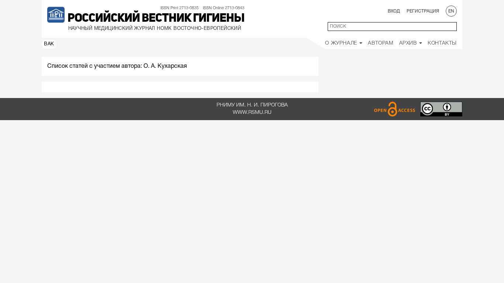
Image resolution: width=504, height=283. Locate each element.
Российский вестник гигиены (156, 19)
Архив (409, 43)
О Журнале (342, 43)
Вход (394, 11)
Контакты (442, 43)
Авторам (380, 43)
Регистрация (423, 11)
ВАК (49, 44)
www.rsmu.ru (252, 112)
